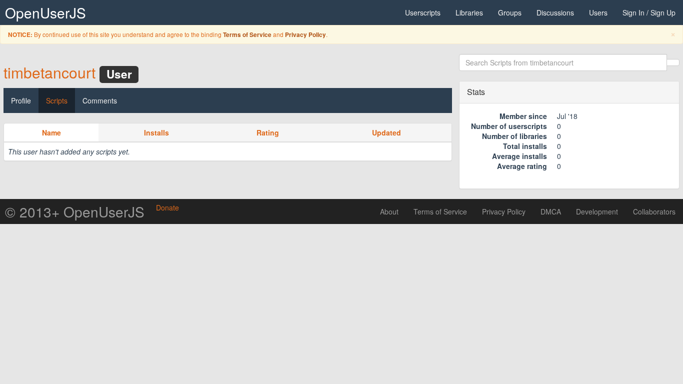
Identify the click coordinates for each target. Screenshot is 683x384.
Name (51, 133)
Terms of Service (247, 34)
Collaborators (654, 211)
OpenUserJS (45, 12)
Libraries (469, 13)
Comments (99, 101)
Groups (510, 13)
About (389, 211)
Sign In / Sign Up (649, 13)
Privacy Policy (305, 34)
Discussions (555, 13)
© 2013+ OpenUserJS (74, 212)
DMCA (550, 211)
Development (597, 211)
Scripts (57, 101)
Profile (21, 101)
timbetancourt (50, 72)
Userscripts (422, 13)
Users (598, 13)
